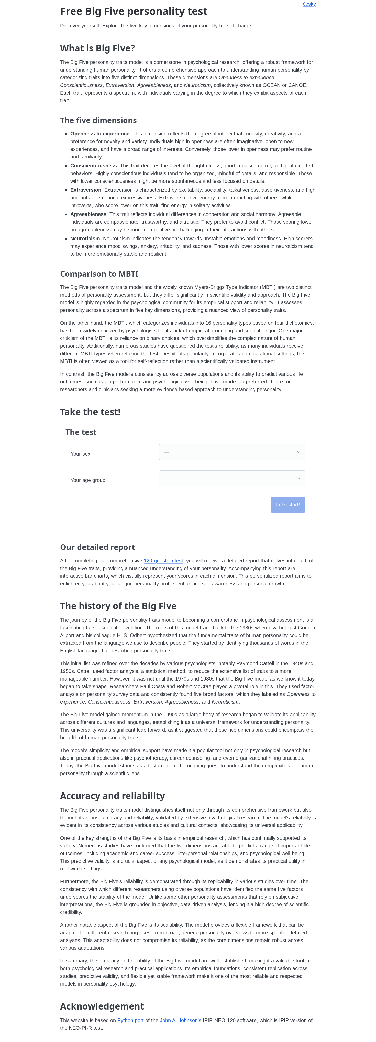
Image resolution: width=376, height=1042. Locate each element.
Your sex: (81, 454)
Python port (130, 1020)
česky (309, 4)
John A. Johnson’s (180, 1020)
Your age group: (89, 480)
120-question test (163, 560)
